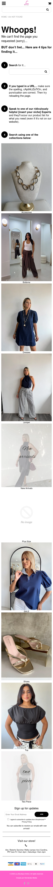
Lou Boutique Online (22, 874)
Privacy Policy (26, 822)
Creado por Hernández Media (26, 878)
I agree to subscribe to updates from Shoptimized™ (28, 820)
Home (4, 16)
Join (41, 814)
